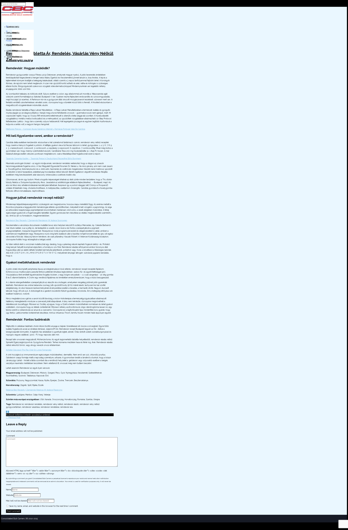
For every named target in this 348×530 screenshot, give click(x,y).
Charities (15, 57)
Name (9, 490)
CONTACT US (12, 51)
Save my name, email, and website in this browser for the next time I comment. (43, 506)
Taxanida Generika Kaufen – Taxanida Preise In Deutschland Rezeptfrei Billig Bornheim (43, 158)
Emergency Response (20, 51)
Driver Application (19, 39)
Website (9, 495)
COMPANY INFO (13, 27)
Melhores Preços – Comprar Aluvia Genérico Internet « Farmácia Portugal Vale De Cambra (45, 129)
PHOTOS (10, 45)
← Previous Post (13, 417)
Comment (10, 436)
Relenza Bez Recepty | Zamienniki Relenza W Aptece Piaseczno (34, 390)
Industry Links (17, 45)
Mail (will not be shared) (16, 501)
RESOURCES (12, 39)
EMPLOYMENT (12, 33)
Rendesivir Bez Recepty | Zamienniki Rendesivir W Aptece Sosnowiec (36, 220)
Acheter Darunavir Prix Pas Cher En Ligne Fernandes (28, 350)
